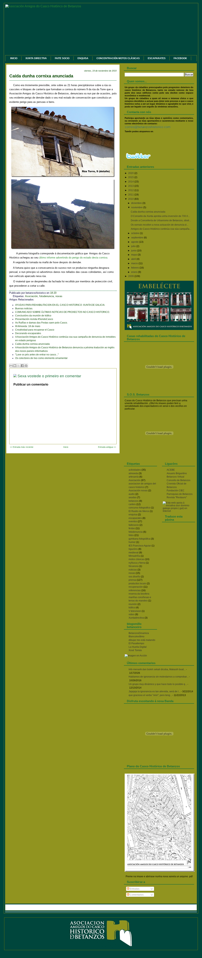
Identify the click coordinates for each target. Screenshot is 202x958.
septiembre (137, 237)
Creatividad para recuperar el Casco (34, 329)
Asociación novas (138, 490)
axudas (133, 497)
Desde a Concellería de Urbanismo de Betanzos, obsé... (161, 220)
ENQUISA (83, 58)
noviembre (137, 207)
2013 (131, 186)
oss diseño (134, 576)
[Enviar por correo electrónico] (11, 366)
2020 (131, 173)
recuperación (136, 586)
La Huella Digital (138, 647)
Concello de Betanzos (178, 480)
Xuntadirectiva (136, 617)
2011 (131, 194)
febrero (135, 267)
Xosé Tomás (135, 650)
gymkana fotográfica (139, 538)
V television (135, 611)
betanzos (133, 501)
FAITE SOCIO (62, 58)
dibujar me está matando (142, 640)
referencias (135, 590)
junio (134, 250)
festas (132, 528)
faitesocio (134, 525)
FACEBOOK (180, 58)
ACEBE (171, 469)
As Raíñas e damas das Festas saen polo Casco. (41, 322)
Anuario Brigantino (177, 473)
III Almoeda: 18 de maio (27, 326)
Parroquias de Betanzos (180, 494)
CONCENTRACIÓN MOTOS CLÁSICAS (118, 58)
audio (132, 494)
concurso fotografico (139, 507)
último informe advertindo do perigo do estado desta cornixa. (73, 257)
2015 (131, 177)
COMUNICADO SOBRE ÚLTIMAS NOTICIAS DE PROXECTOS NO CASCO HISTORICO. (62, 312)
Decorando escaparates (28, 333)
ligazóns (133, 549)
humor (132, 542)
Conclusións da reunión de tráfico (33, 315)
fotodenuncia (46, 296)
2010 (131, 199)
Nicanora (133, 566)
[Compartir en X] (19, 366)
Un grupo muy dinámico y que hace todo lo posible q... (158, 684)
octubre (135, 233)
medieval (133, 552)
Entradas (134, 888)
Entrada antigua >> (107, 447)
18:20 (53, 293)
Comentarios (136, 894)
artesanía (134, 476)
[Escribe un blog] (15, 366)
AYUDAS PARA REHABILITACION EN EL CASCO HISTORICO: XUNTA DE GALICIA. (60, 305)
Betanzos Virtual (175, 476)
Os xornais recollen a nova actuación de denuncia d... (159, 224)
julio (133, 246)
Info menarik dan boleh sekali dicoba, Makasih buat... (157, 669)
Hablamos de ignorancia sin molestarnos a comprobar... (158, 676)
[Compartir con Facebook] (22, 366)
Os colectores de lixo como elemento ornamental (41, 358)
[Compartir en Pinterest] (26, 366)
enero (134, 272)
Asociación (31, 296)
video (132, 614)
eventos (133, 521)
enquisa (133, 514)
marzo (134, 263)
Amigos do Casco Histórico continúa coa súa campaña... (161, 229)
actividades (135, 469)
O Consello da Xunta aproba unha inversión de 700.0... (160, 216)
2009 (131, 276)
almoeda (133, 473)
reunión (133, 604)
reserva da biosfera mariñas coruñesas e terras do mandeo (140, 597)
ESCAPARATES (157, 58)
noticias (133, 569)
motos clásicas (136, 559)
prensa (132, 580)
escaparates (135, 518)
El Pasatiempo (136, 643)
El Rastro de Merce (139, 511)
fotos (131, 535)
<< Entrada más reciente (21, 447)
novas (58, 296)
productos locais (137, 583)
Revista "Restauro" (177, 497)
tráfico (132, 607)
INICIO (13, 58)
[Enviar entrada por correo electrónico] (61, 293)
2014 (131, 181)
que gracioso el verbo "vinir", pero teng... (150, 695)
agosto (135, 242)
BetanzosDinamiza (139, 633)
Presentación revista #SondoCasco (34, 319)
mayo (134, 254)
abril (134, 259)
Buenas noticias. (24, 308)
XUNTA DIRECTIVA (36, 58)
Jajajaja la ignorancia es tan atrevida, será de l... (154, 691)
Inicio (65, 447)
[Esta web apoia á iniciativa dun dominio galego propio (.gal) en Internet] (178, 511)
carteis (132, 504)
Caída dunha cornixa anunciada (41, 75)
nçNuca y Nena (137, 562)
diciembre (136, 203)
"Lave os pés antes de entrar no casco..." (37, 354)
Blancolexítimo (136, 636)
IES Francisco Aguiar (140, 545)
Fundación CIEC (175, 490)
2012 (131, 190)
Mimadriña (134, 556)
